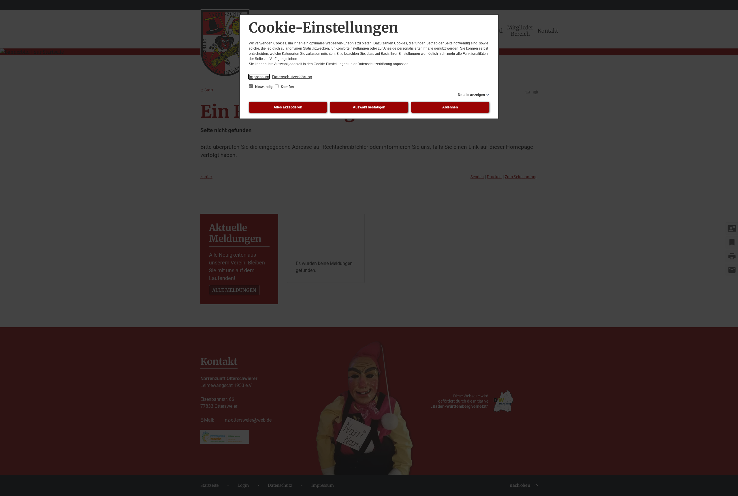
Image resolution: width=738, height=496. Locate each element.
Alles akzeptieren (288, 107)
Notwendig (263, 87)
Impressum (259, 76)
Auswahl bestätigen (369, 107)
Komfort (287, 87)
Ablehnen (450, 107)
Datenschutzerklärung (292, 76)
